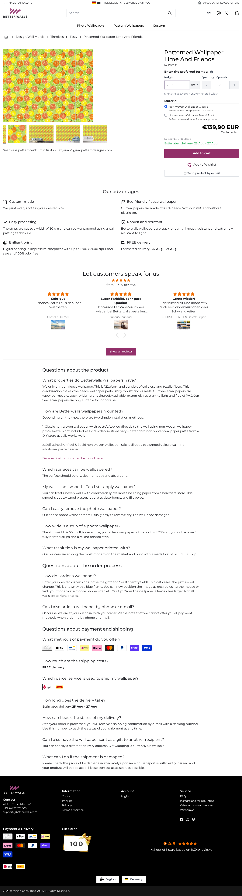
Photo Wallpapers (91, 25)
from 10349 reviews (121, 285)
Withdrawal (187, 810)
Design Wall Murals (30, 37)
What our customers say (196, 805)
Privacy (67, 805)
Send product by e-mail (203, 173)
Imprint (67, 801)
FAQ (183, 796)
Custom (159, 25)
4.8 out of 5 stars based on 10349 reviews (181, 849)
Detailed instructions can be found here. (72, 458)
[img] (121, 280)
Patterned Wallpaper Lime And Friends (113, 37)
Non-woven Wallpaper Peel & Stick (193, 117)
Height (169, 77)
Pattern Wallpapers (129, 25)
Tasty (74, 37)
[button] (4, 134)
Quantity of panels (214, 77)
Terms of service (73, 810)
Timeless (57, 37)
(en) (208, 13)
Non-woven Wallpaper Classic (191, 108)
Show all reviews (121, 351)
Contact (67, 796)
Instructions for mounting (197, 801)
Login (125, 796)
